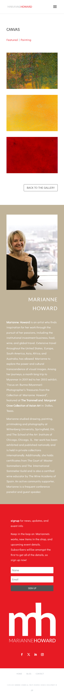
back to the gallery (41, 188)
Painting (26, 40)
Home (19, 673)
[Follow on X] (28, 654)
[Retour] (32, 173)
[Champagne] (32, 131)
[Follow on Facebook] (22, 654)
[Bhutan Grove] (32, 89)
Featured (12, 40)
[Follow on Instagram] (42, 654)
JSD (32, 690)
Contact (40, 673)
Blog (28, 673)
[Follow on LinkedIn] (35, 654)
